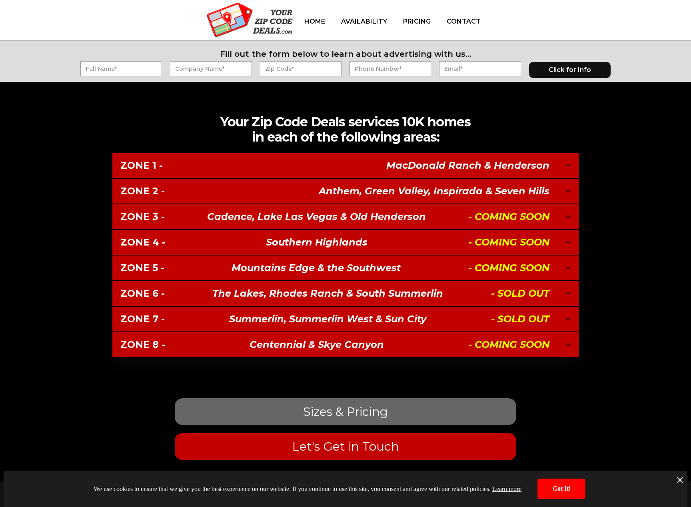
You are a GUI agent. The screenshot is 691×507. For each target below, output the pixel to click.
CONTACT (464, 21)
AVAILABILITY (364, 21)
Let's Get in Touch (345, 446)
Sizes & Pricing (345, 411)
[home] (249, 20)
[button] (345, 166)
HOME (314, 21)
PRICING (417, 21)
